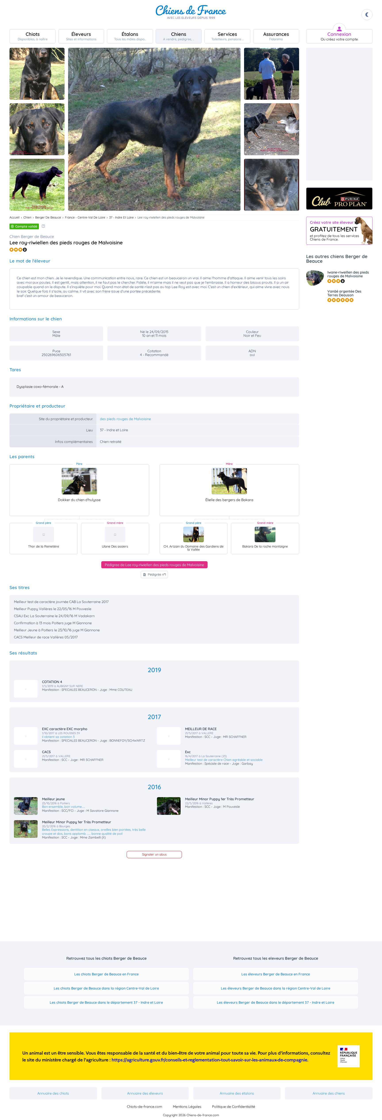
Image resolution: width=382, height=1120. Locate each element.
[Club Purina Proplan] (339, 199)
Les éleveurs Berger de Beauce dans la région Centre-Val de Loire (275, 988)
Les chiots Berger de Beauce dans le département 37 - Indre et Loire (106, 1002)
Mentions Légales (187, 1106)
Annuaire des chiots (53, 1093)
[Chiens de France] (191, 14)
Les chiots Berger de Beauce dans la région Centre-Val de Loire (106, 988)
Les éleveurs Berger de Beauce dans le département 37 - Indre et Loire (275, 1002)
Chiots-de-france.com (144, 1106)
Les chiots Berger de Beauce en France (106, 974)
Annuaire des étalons (237, 1093)
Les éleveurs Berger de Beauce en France (275, 974)
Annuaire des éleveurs (145, 1093)
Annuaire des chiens (329, 1093)
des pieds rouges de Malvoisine (125, 419)
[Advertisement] (339, 114)
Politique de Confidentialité (233, 1106)
